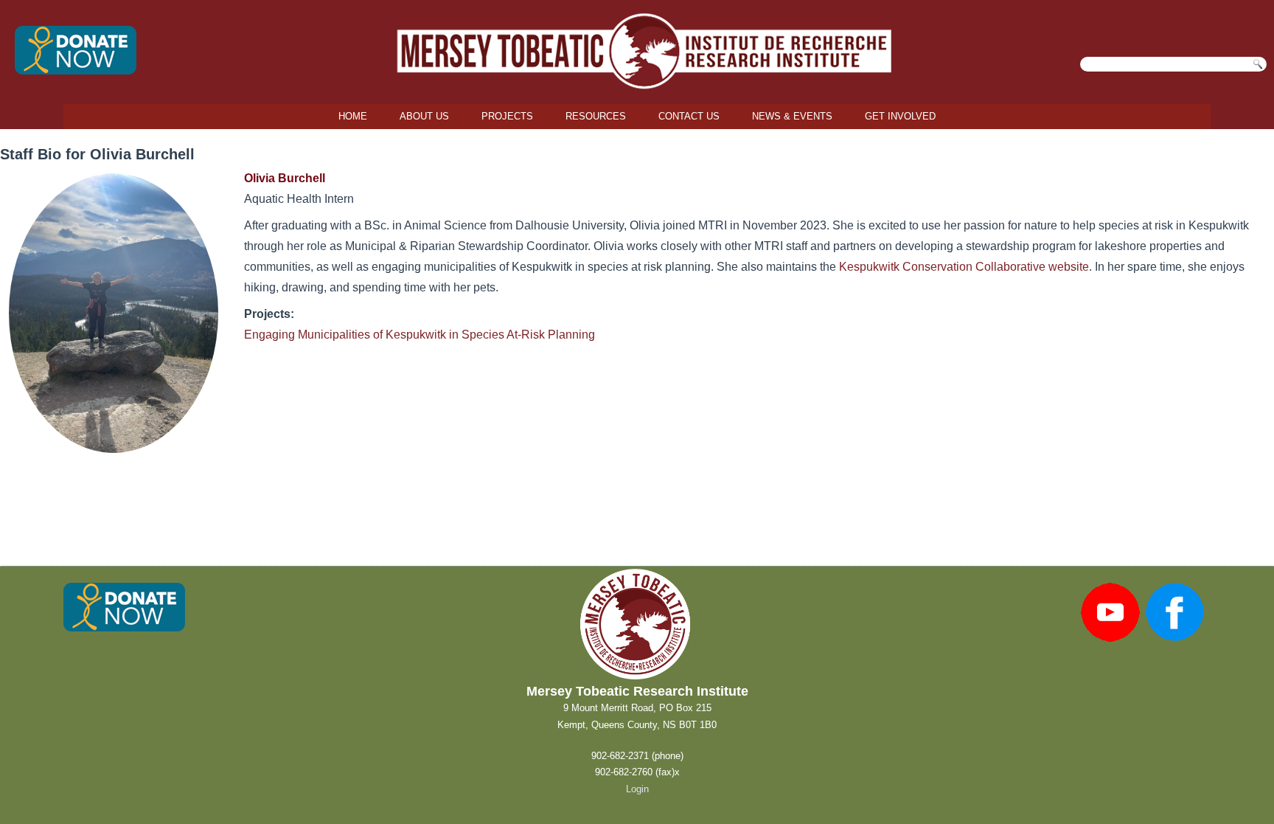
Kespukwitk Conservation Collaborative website (964, 266)
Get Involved (900, 116)
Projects (507, 116)
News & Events (792, 116)
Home (352, 116)
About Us (424, 116)
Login (637, 788)
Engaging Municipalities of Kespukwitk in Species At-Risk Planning (419, 334)
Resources (595, 116)
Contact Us (689, 116)
